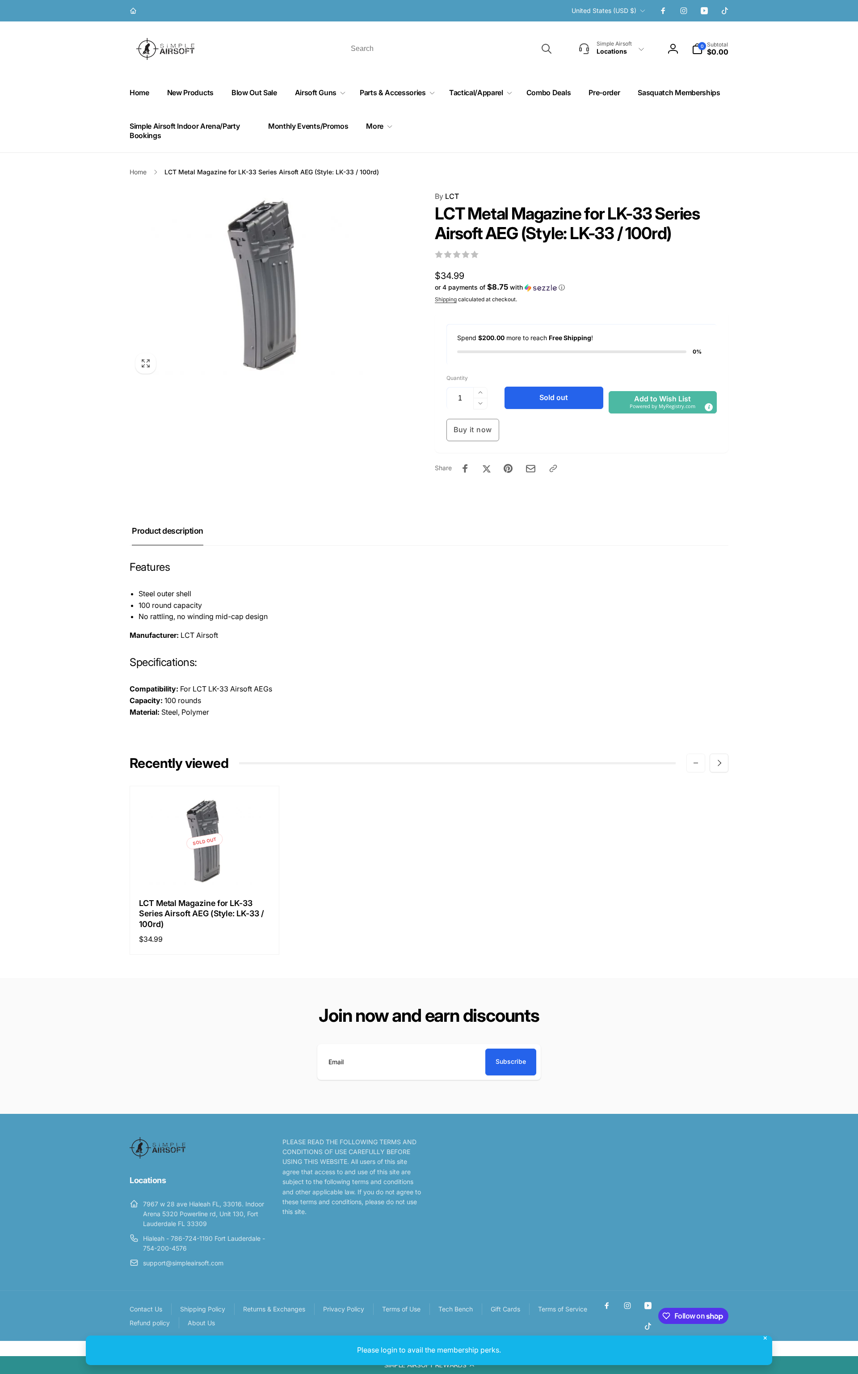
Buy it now (473, 429)
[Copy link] (553, 468)
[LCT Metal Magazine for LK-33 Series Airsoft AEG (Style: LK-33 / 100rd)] (205, 870)
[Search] (546, 49)
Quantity (457, 378)
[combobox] (450, 48)
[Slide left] (695, 763)
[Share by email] (530, 468)
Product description (167, 530)
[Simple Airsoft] (157, 1155)
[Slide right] (719, 763)
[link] (134, 10)
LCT (447, 196)
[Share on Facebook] (465, 468)
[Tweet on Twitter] (486, 468)
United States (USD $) (604, 10)
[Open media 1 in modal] (264, 285)
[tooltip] (709, 407)
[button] (429, 1365)
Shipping (446, 299)
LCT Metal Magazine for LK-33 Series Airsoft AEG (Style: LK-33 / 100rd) (201, 913)
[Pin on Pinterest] (508, 468)
